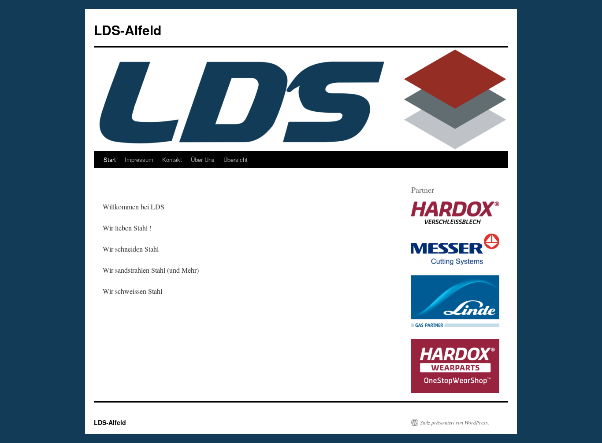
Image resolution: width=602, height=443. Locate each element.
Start (110, 159)
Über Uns (203, 159)
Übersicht (235, 159)
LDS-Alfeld (127, 29)
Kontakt (172, 159)
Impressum (139, 159)
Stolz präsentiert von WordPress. (454, 422)
